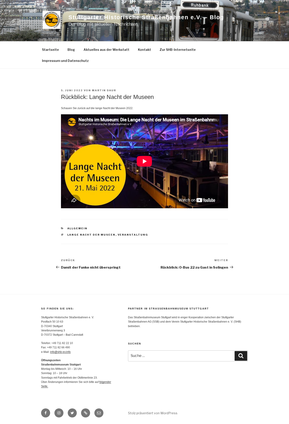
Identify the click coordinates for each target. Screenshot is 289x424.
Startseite (50, 50)
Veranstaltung (133, 234)
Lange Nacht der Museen (91, 234)
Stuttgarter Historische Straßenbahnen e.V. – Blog (146, 17)
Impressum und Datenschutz (65, 61)
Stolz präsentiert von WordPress (152, 413)
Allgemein (77, 228)
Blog (71, 50)
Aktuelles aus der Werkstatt (106, 50)
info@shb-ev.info (60, 352)
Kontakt (144, 50)
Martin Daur (104, 90)
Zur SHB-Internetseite (178, 50)
